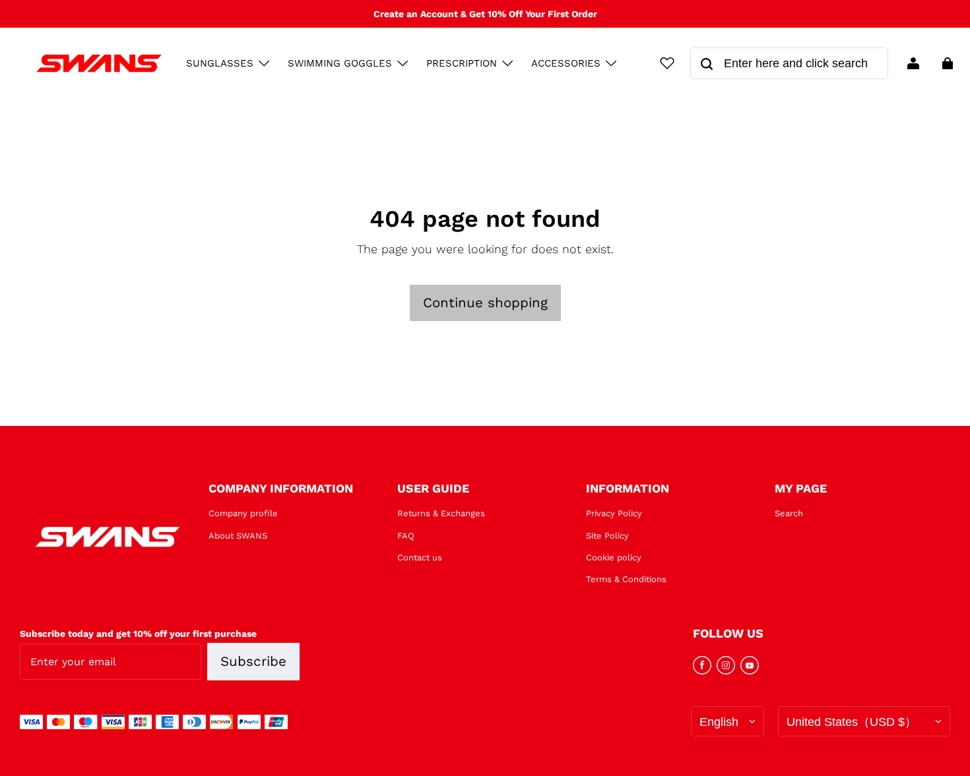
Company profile (243, 513)
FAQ (405, 536)
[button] (264, 63)
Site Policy (607, 536)
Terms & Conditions (626, 579)
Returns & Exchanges (441, 513)
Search (789, 513)
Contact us (419, 557)
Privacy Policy (614, 513)
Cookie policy (613, 557)
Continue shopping (485, 303)
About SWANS (238, 536)
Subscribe (253, 661)
